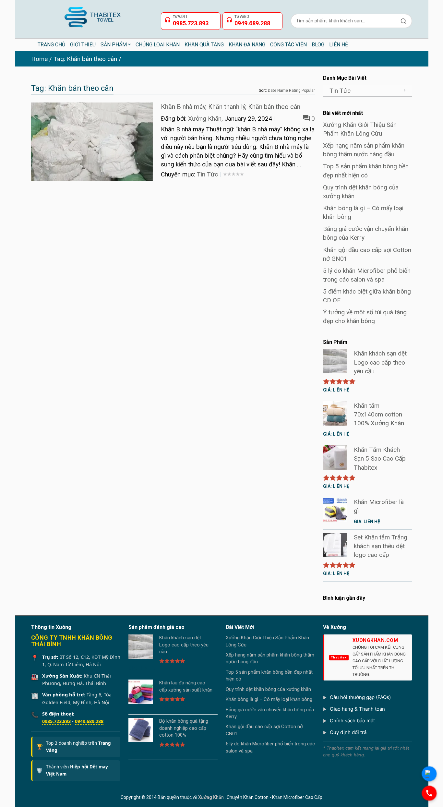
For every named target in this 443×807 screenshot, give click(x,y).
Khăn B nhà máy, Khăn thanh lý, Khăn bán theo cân (230, 107)
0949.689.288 (89, 721)
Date (272, 90)
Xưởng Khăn (205, 118)
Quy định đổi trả (348, 732)
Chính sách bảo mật (352, 720)
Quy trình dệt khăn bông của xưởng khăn (268, 689)
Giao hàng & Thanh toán (357, 709)
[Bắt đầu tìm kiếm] (403, 21)
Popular (308, 90)
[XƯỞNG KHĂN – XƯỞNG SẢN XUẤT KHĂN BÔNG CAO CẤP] (92, 14)
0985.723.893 (56, 721)
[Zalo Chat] (429, 773)
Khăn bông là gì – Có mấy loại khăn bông (269, 699)
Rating (295, 90)
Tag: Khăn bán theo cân (85, 59)
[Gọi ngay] (429, 793)
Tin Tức (207, 174)
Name (282, 90)
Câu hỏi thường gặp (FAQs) (360, 697)
